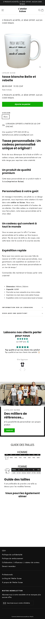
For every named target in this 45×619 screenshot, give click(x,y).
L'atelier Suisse (22, 10)
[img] (22, 338)
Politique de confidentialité (12, 554)
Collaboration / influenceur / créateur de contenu (20, 562)
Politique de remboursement (12, 558)
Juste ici (9, 430)
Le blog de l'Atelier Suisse (11, 578)
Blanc (6, 117)
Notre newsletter (12, 591)
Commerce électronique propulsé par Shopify (22, 616)
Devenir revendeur (9, 566)
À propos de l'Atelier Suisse (12, 582)
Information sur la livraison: (17, 307)
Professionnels (7, 574)
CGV (4, 550)
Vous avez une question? (15, 313)
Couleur (6, 113)
